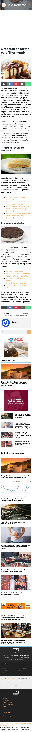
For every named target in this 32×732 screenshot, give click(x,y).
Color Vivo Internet (11, 678)
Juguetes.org (4, 670)
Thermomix (5, 46)
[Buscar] (29, 332)
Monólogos (4, 672)
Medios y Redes (24, 655)
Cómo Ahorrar (20, 666)
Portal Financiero (21, 668)
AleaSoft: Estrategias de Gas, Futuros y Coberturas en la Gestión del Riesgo (13, 499)
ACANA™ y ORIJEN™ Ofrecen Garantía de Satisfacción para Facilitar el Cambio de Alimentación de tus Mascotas (14, 617)
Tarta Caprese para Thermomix (18, 213)
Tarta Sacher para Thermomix (17, 206)
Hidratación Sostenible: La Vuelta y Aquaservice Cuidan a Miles (22, 443)
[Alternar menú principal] (29, 5)
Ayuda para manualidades (10, 714)
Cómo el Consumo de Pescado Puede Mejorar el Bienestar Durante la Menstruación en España (23, 425)
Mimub (5, 718)
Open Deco (6, 700)
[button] (16, 686)
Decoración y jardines (9, 716)
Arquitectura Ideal (8, 704)
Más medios (6, 720)
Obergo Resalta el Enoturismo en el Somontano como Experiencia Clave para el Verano (14, 383)
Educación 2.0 (4, 664)
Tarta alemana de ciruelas (16, 283)
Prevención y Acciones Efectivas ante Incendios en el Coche (23, 415)
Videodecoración (7, 712)
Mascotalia (20, 664)
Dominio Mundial (5, 666)
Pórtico (5, 706)
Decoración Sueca (8, 702)
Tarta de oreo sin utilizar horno (18, 274)
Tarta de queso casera (14, 271)
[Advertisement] (16, 27)
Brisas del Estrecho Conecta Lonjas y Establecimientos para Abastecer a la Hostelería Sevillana (13, 642)
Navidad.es (4, 668)
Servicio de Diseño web (22, 657)
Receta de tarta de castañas (17, 276)
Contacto (11, 659)
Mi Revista (19, 670)
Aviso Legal (23, 723)
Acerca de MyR (19, 659)
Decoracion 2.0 (7, 698)
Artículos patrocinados (8, 657)
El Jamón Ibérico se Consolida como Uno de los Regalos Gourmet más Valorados (23, 434)
